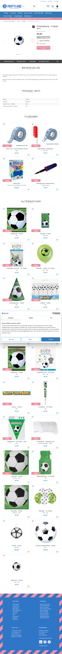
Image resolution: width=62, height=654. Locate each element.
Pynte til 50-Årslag (44, 613)
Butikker (50, 1)
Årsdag (27, 16)
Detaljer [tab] (31, 317)
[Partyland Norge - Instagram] (49, 641)
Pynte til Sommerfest (45, 604)
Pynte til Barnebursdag (45, 608)
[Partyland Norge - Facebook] (44, 641)
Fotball (23, 21)
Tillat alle (50, 339)
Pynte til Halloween (44, 607)
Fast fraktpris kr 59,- (16, 632)
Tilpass (30, 339)
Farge (13, 13)
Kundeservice (16, 605)
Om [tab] (51, 317)
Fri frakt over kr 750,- (17, 630)
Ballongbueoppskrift (44, 616)
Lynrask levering (15, 633)
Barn (20, 13)
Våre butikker (16, 608)
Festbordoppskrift (44, 614)
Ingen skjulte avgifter (16, 635)
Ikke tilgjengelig (45, 37)
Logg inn (57, 8)
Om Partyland (16, 604)
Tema (6, 13)
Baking (48, 13)
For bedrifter (16, 611)
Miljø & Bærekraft (17, 610)
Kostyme (8, 16)
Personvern (15, 619)
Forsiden (12, 21)
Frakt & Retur (16, 607)
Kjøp (7, 146)
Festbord (39, 13)
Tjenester (56, 1)
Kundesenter (43, 1)
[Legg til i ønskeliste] (4, 124)
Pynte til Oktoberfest (45, 605)
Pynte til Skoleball (44, 610)
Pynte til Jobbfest (44, 611)
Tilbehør (18, 16)
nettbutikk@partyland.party (45, 638)
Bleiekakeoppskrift (44, 617)
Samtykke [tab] (10, 317)
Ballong (28, 13)
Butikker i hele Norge (17, 636)
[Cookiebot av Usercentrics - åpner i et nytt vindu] (53, 313)
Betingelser (15, 617)
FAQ (14, 614)
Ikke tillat (11, 339)
